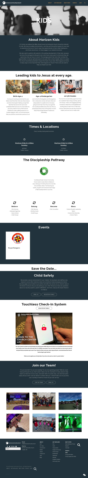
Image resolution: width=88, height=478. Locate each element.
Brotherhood (55, 453)
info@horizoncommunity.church (29, 443)
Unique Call (42, 453)
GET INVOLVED (57, 2)
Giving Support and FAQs (70, 456)
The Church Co (8, 474)
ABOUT (50, 2)
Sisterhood (55, 455)
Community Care (56, 461)
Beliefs (41, 449)
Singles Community (57, 449)
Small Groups (55, 451)
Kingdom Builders (56, 459)
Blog (41, 457)
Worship (54, 457)
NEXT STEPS (67, 2)
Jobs (41, 455)
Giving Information (69, 454)
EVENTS (75, 2)
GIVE (80, 2)
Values (41, 451)
